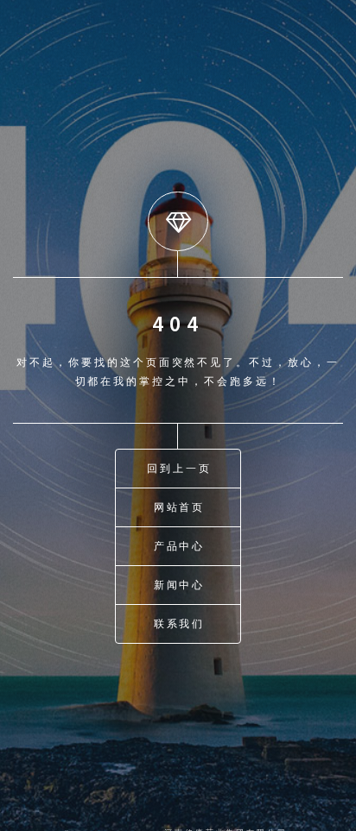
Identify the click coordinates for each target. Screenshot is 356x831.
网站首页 (180, 506)
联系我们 (180, 623)
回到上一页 (179, 468)
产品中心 (180, 545)
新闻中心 (180, 584)
